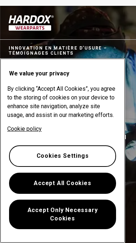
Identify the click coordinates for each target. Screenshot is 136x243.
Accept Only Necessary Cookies (63, 214)
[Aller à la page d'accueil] (31, 23)
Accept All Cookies (62, 183)
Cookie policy (24, 128)
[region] (62, 150)
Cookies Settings (63, 155)
